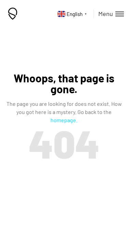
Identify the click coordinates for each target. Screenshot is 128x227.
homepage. (64, 120)
